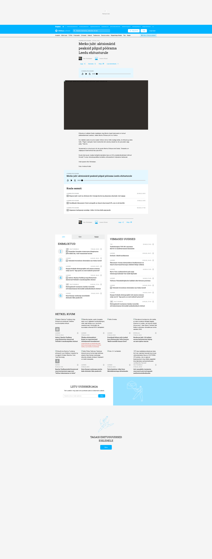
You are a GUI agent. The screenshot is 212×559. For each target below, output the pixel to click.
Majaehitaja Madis (116, 35)
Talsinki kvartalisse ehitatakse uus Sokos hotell (85, 261)
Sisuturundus (105, 35)
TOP (111, 244)
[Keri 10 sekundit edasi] (90, 74)
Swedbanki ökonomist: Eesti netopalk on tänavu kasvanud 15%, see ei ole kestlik (97, 203)
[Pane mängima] (86, 74)
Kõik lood (64, 35)
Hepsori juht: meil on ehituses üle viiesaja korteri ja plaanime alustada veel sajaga (97, 196)
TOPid (70, 35)
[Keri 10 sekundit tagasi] (82, 74)
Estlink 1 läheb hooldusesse (119, 255)
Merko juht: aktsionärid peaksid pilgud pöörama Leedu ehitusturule (99, 176)
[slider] (97, 74)
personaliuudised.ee (115, 26)
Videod (90, 35)
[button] (80, 396)
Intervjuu (136, 333)
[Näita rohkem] (153, 26)
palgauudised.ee (146, 26)
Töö (124, 35)
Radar (129, 35)
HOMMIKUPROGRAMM (85, 40)
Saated (57, 365)
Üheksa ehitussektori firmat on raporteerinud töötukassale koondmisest (90, 339)
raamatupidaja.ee (136, 26)
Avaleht (57, 35)
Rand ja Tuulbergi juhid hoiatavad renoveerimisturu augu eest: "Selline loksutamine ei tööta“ (66, 371)
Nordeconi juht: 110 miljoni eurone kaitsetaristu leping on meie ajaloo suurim (142, 339)
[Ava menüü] (63, 26)
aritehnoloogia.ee (126, 26)
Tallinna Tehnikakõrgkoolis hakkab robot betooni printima (130, 281)
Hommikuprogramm (87, 71)
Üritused (83, 35)
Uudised (68, 258)
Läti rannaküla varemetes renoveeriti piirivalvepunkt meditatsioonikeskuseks (142, 371)
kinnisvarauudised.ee (72, 26)
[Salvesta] (101, 249)
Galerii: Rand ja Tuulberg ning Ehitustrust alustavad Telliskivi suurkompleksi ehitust (66, 339)
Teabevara (96, 35)
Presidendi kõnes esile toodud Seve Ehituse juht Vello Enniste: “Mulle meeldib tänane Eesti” (118, 339)
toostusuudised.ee (84, 26)
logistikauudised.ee (95, 26)
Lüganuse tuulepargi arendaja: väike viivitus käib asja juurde (90, 210)
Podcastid (77, 35)
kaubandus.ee (105, 26)
